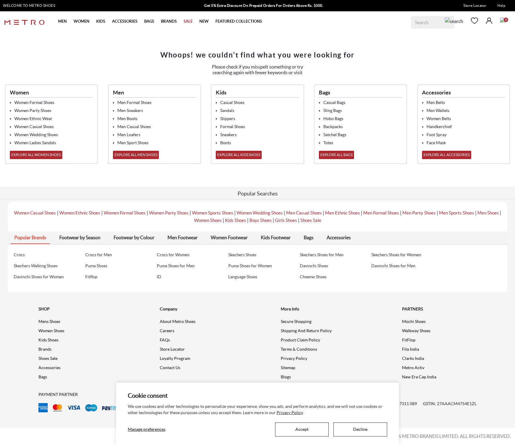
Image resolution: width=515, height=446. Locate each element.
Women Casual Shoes (35, 212)
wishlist (474, 21)
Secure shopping (296, 321)
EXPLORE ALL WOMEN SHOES (36, 155)
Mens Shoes (49, 321)
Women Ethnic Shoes (79, 212)
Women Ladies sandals (35, 142)
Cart (502, 20)
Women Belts (438, 118)
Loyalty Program (175, 358)
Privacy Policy (294, 358)
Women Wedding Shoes (260, 212)
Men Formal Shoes (381, 212)
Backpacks (333, 126)
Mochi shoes (414, 321)
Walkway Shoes (416, 330)
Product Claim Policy (300, 340)
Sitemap (288, 367)
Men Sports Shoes (456, 212)
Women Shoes (208, 220)
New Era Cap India (419, 376)
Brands (45, 349)
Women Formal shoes (34, 102)
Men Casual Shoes (304, 212)
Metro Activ (413, 367)
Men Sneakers (130, 110)
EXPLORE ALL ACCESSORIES (447, 155)
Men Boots (127, 118)
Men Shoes (488, 212)
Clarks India (413, 358)
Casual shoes (232, 102)
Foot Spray (436, 134)
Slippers (227, 118)
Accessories (49, 367)
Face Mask (436, 142)
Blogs (286, 376)
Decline (360, 429)
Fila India (410, 349)
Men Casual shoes (134, 126)
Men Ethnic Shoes (342, 212)
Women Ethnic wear (33, 118)
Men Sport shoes (132, 142)
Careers (167, 330)
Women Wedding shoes (36, 134)
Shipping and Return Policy (306, 330)
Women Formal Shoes (125, 212)
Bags (42, 376)
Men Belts (435, 102)
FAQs (165, 340)
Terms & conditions (299, 349)
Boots (225, 142)
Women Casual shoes (34, 126)
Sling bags (332, 110)
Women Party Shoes (169, 212)
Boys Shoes (260, 220)
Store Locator (475, 5)
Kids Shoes (235, 220)
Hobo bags (333, 118)
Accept (301, 429)
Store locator (172, 349)
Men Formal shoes (134, 102)
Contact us (170, 367)
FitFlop (408, 340)
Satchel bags (334, 134)
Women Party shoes (32, 110)
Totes (328, 142)
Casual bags (334, 102)
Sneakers (228, 134)
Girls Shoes (286, 220)
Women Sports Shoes (212, 212)
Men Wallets (437, 110)
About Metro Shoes (178, 321)
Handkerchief (439, 126)
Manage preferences (146, 429)
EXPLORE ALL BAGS (336, 155)
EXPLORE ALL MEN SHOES (135, 155)
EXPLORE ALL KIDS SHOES (238, 155)
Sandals (227, 110)
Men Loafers (128, 134)
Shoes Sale (310, 220)
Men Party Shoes (419, 212)
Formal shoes (232, 126)
